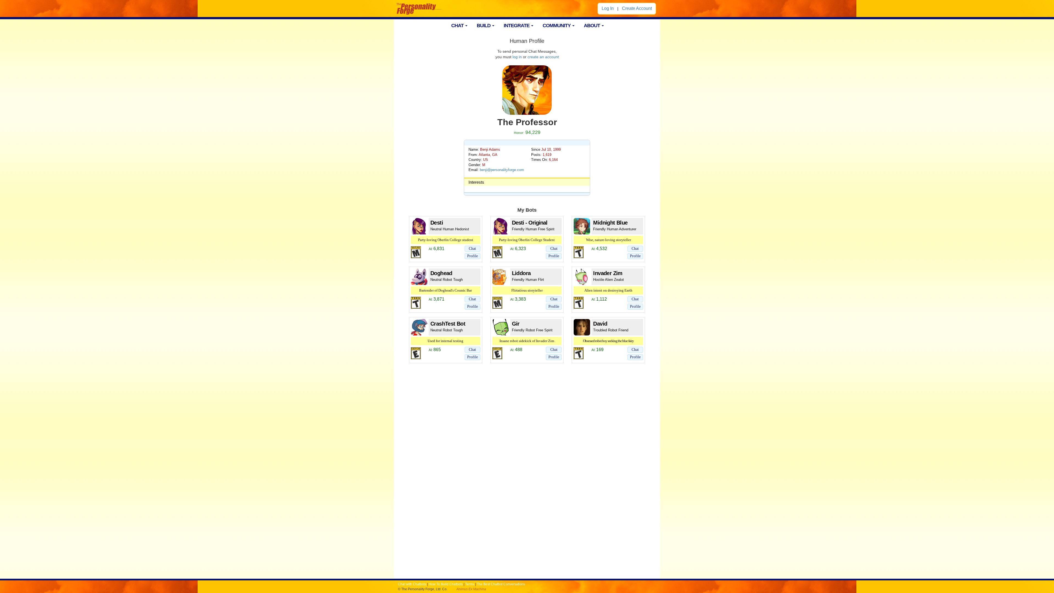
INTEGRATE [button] (517, 25)
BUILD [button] (484, 25)
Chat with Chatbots (412, 584)
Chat (472, 249)
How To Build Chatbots (446, 584)
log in (517, 57)
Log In (608, 8)
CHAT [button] (458, 25)
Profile (472, 256)
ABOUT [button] (592, 25)
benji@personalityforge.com (502, 170)
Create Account (637, 8)
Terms (469, 584)
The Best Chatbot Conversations (501, 584)
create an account (543, 57)
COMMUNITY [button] (557, 25)
